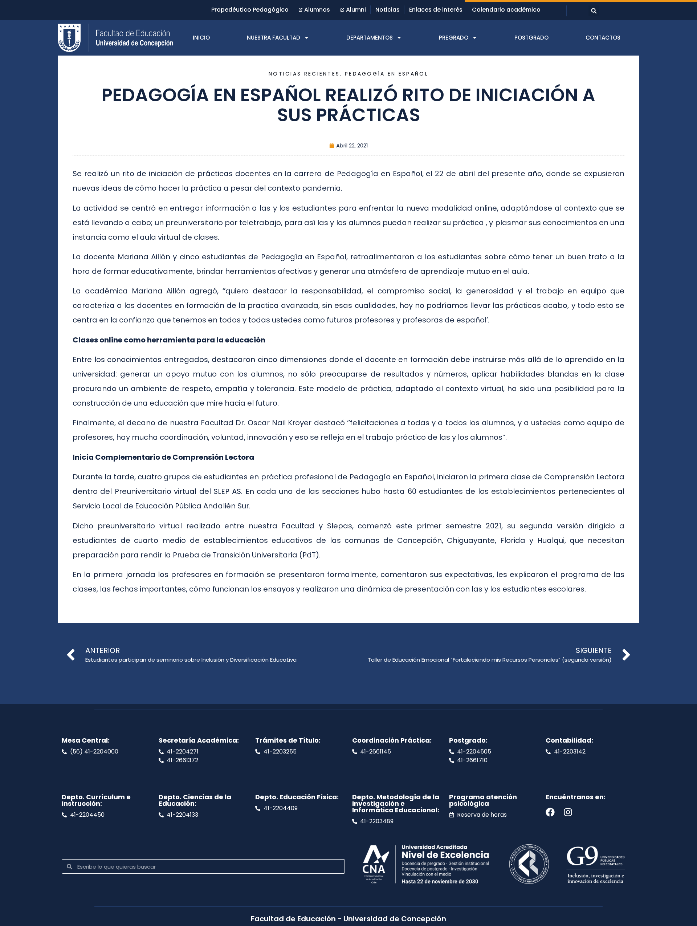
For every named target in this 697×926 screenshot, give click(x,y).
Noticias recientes (304, 73)
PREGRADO (453, 37)
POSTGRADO (531, 37)
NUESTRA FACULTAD (273, 37)
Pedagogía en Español (386, 73)
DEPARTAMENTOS (369, 37)
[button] (593, 10)
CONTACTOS (603, 37)
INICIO (201, 37)
